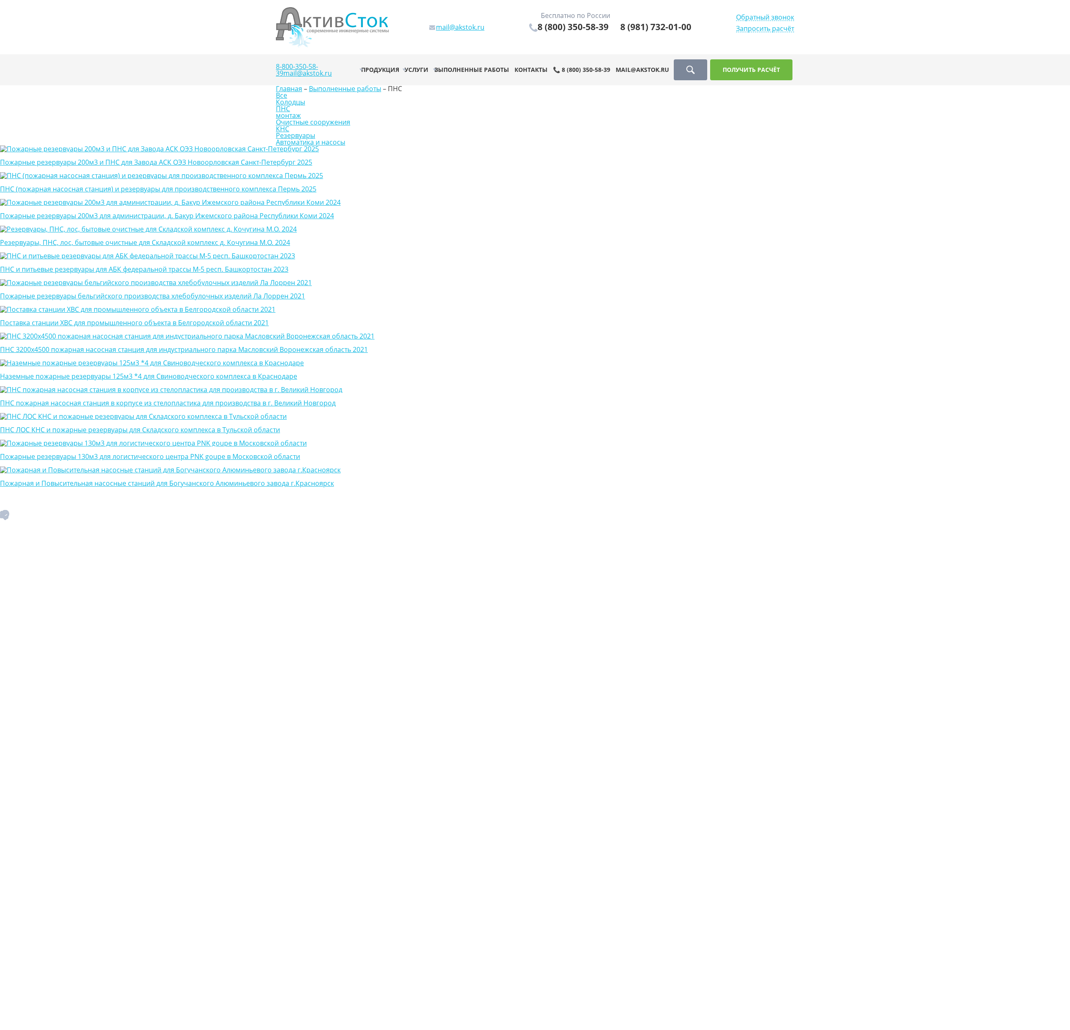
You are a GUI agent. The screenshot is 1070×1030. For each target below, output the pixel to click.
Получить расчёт (751, 70)
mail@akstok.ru (307, 73)
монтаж (288, 115)
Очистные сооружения (313, 122)
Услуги (416, 70)
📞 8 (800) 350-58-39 (581, 70)
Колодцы (290, 102)
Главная (289, 88)
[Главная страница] (332, 26)
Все (281, 95)
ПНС (283, 108)
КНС (282, 128)
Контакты (531, 70)
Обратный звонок (765, 17)
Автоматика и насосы (310, 142)
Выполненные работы (471, 70)
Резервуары (295, 135)
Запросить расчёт (765, 28)
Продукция (380, 70)
